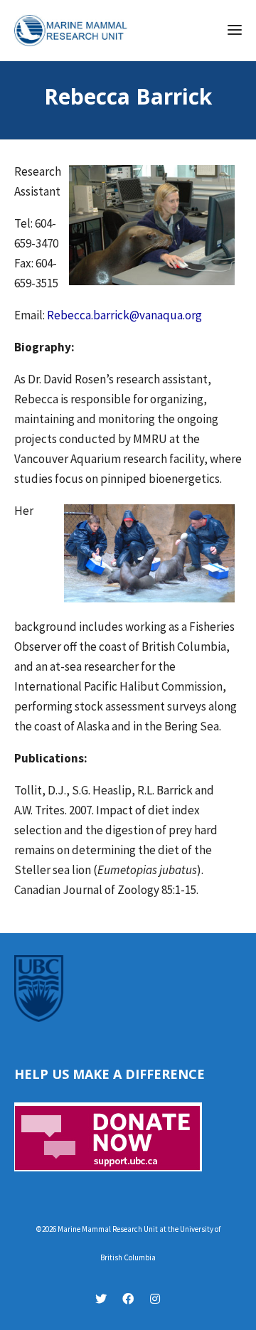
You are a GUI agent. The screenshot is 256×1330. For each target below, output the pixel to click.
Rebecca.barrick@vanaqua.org (124, 315)
